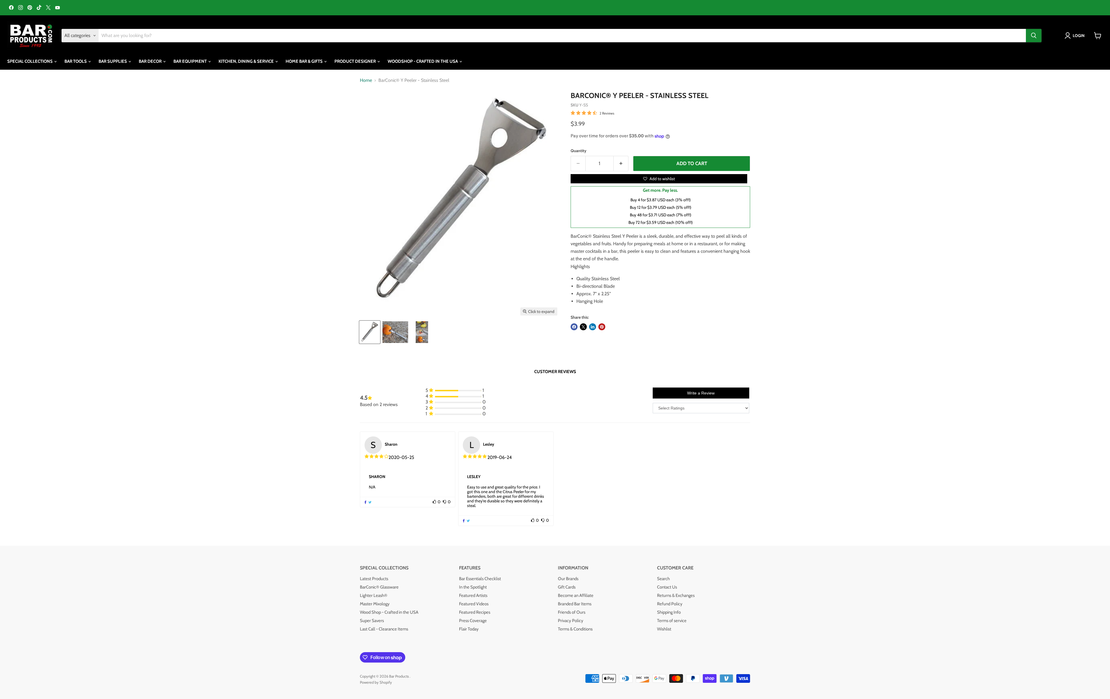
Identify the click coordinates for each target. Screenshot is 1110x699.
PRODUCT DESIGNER (355, 61)
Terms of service (672, 620)
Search (663, 578)
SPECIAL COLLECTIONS (30, 61)
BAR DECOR (150, 61)
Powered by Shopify (376, 682)
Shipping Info (669, 612)
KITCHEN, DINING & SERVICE (247, 61)
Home (366, 80)
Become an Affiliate (575, 595)
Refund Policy (669, 603)
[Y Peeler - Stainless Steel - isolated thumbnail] (369, 332)
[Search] (1033, 35)
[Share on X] (583, 326)
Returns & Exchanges (676, 595)
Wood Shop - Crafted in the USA (389, 612)
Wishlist (664, 629)
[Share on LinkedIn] (592, 326)
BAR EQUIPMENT (190, 61)
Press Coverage (473, 620)
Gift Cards (567, 587)
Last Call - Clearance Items (384, 629)
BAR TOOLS (76, 61)
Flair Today (469, 629)
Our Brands (568, 578)
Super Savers (372, 620)
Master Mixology (375, 603)
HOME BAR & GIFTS (304, 61)
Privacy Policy (570, 620)
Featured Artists (473, 595)
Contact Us (667, 587)
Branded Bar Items (574, 603)
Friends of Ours (571, 612)
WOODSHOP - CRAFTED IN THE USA (423, 61)
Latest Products (374, 578)
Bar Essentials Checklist (480, 578)
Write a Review (701, 393)
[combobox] (562, 35)
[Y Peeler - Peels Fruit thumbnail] (421, 332)
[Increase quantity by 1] (621, 163)
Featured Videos (474, 603)
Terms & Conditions (575, 629)
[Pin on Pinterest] (601, 326)
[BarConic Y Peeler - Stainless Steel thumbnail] (395, 332)
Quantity (579, 150)
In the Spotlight (473, 587)
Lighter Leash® (373, 595)
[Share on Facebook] (574, 326)
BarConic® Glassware (379, 587)
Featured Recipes (474, 612)
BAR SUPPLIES (113, 61)
